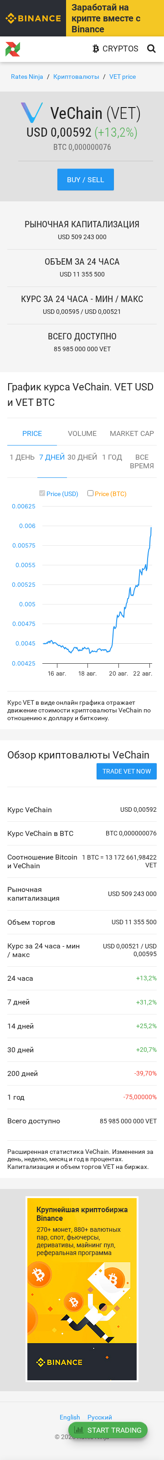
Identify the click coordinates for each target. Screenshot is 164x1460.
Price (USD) (62, 493)
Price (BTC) (111, 493)
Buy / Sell (85, 179)
